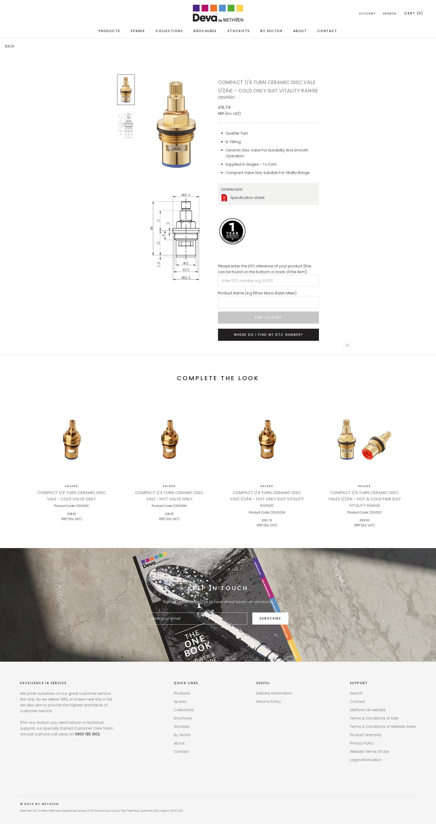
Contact (327, 31)
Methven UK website (368, 709)
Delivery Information (274, 693)
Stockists (239, 31)
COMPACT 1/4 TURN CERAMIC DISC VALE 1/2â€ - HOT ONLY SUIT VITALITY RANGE (267, 499)
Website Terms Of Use (369, 751)
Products (109, 31)
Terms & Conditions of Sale (374, 718)
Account (367, 13)
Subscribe (270, 618)
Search (389, 13)
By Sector (271, 31)
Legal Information (366, 759)
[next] (420, 458)
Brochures (205, 31)
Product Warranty (366, 734)
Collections (169, 31)
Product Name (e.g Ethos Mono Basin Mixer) (257, 293)
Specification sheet (247, 197)
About (300, 31)
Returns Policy (268, 701)
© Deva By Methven (39, 804)
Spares (138, 31)
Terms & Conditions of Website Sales (383, 726)
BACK (9, 46)
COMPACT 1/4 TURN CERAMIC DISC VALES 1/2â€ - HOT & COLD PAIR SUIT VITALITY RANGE (364, 499)
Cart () (413, 13)
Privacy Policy (362, 743)
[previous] (15, 458)
